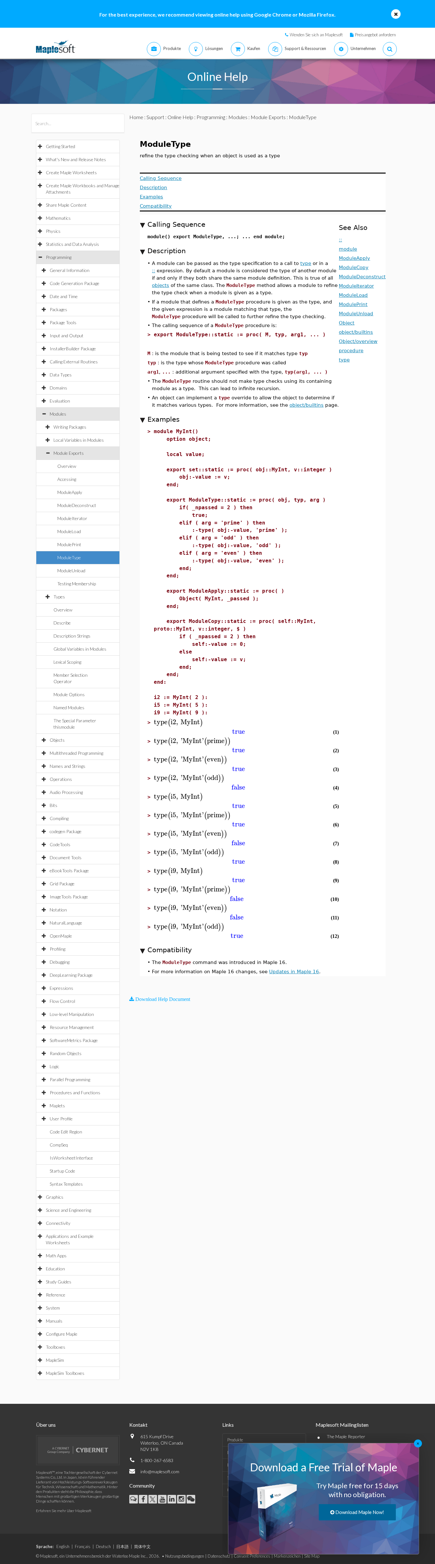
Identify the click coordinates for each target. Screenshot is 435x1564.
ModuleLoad (69, 531)
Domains (58, 387)
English (62, 1546)
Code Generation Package (74, 283)
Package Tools (63, 322)
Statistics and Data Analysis (72, 244)
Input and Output (66, 335)
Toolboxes (55, 1347)
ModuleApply (69, 492)
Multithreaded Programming (76, 753)
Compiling (59, 818)
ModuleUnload (71, 570)
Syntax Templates (66, 1184)
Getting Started (60, 146)
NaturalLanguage (66, 922)
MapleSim (55, 1360)
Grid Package (62, 883)
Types (59, 596)
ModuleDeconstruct (76, 505)
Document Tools (66, 857)
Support (155, 117)
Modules (58, 414)
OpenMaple (61, 936)
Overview (66, 466)
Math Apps (56, 1255)
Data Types (61, 374)
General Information (69, 270)
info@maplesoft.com (159, 1471)
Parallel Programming (70, 1079)
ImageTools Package (69, 896)
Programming (58, 257)
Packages (58, 309)
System (53, 1307)
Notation (58, 909)
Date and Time (64, 296)
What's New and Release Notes (76, 159)
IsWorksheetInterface (71, 1158)
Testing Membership (76, 583)
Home (136, 117)
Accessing (66, 479)
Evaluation (60, 400)
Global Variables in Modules (79, 649)
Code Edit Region (66, 1131)
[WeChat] (191, 1499)
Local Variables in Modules (78, 440)
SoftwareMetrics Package (74, 1040)
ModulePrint (69, 544)
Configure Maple (61, 1334)
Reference (55, 1294)
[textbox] (178, 722)
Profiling (57, 949)
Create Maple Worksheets (71, 172)
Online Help (180, 117)
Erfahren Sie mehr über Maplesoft (63, 1510)
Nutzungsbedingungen (184, 1556)
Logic (54, 1066)
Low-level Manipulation (72, 1014)
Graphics (54, 1197)
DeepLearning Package (71, 975)
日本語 (122, 1546)
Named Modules (68, 707)
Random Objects (66, 1053)
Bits (53, 805)
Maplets (57, 1105)
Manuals (54, 1321)
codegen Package (66, 831)
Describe (62, 622)
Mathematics (58, 218)
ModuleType (69, 557)
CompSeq (59, 1144)
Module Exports (68, 453)
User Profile (61, 1118)
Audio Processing (66, 792)
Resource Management (72, 1027)
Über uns (46, 1425)
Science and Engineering (68, 1210)
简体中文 (142, 1546)
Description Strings (71, 636)
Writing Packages (69, 427)
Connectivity (58, 1223)
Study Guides (58, 1281)
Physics (53, 231)
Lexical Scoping (67, 662)
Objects (57, 740)
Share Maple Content (66, 205)
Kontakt (138, 1425)
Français (82, 1546)
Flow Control (62, 1001)
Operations (61, 779)
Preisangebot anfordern (375, 34)
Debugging (59, 962)
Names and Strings (67, 766)
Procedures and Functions (75, 1092)
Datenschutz (219, 1556)
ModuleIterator (72, 518)
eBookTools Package (69, 870)
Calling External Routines (74, 361)
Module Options (69, 694)
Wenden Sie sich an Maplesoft (316, 34)
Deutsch (103, 1546)
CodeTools (60, 844)
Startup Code (62, 1171)
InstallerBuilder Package (73, 348)
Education (55, 1268)
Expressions (61, 988)
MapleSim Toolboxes (65, 1373)
